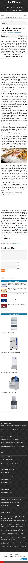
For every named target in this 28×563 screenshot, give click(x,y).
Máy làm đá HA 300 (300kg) (7, 482)
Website (18, 268)
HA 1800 (25, 15)
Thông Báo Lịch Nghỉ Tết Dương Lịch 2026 (10, 436)
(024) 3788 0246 (6, 526)
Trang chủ (4, 21)
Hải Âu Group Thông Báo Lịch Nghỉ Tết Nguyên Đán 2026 (13, 433)
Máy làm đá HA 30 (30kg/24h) (7, 466)
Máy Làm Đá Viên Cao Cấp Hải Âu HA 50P (10, 505)
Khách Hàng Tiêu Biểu (5, 512)
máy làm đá (24, 233)
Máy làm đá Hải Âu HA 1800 (7, 332)
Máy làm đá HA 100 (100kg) (7, 472)
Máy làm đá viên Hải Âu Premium (11, 499)
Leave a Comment (17, 32)
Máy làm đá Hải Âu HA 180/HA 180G (9, 412)
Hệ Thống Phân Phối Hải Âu (7, 456)
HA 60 (16, 13)
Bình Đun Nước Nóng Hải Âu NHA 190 (10, 372)
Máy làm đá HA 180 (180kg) (7, 479)
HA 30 (12, 13)
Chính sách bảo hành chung (7, 459)
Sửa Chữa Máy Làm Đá (6, 509)
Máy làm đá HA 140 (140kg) (7, 476)
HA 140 (25, 13)
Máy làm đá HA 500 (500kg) (7, 489)
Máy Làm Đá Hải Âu (10, 278)
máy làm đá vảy (19, 227)
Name (18, 262)
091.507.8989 (20, 526)
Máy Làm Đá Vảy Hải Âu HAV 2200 (9, 392)
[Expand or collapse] (15, 36)
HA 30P (3, 13)
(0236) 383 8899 (11, 539)
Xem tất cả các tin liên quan (6, 310)
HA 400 (11, 15)
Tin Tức (8, 21)
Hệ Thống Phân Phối (17, 17)
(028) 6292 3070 (13, 530)
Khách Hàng (9, 17)
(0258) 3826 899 (6, 547)
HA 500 (16, 15)
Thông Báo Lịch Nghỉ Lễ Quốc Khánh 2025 (10, 439)
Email (18, 265)
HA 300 (7, 15)
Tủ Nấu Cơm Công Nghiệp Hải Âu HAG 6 (10, 352)
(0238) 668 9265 (8, 534)
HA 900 (20, 15)
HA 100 (20, 13)
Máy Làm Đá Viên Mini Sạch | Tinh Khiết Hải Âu (8, 2)
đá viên (22, 48)
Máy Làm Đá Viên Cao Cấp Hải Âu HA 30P (10, 502)
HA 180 (2, 15)
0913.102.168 (14, 526)
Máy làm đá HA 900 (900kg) (7, 492)
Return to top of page (14, 554)
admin (11, 32)
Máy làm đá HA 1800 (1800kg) (7, 495)
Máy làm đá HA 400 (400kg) (7, 485)
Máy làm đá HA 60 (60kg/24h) (7, 469)
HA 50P (7, 13)
